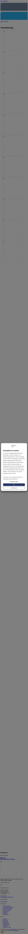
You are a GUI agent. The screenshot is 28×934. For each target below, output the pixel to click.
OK (14, 484)
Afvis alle (14, 488)
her (17, 479)
